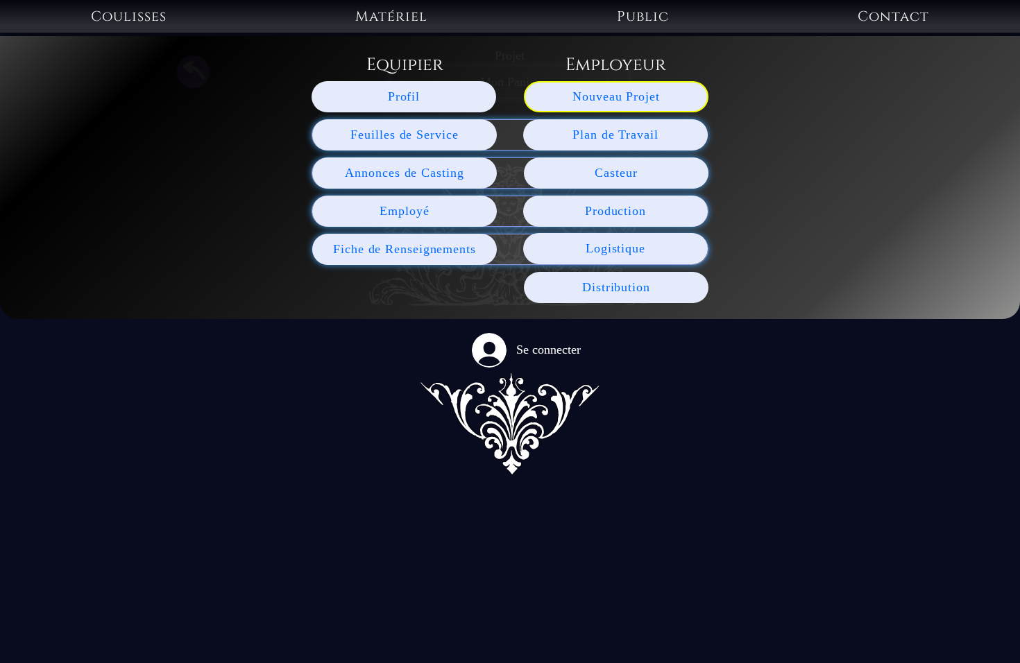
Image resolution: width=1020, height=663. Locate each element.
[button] (128, 16)
